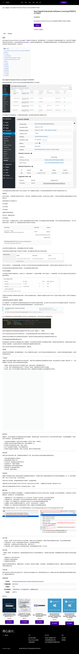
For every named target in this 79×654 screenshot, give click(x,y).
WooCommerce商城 (33, 640)
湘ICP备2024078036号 (23, 648)
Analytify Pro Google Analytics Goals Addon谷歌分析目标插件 (24, 615)
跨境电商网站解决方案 (50, 640)
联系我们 (64, 640)
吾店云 (7, 2)
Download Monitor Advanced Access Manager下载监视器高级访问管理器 (54, 615)
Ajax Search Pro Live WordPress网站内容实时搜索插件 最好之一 (9, 615)
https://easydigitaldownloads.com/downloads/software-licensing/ (28, 581)
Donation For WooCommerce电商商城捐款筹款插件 (39, 615)
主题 (31, 42)
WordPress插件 (25, 42)
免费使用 (37, 25)
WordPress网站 (32, 637)
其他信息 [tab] (10, 33)
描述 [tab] (5, 33)
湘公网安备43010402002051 (34, 648)
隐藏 (7, 48)
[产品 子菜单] (23, 2)
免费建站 (63, 2)
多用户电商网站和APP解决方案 (52, 642)
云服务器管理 (31, 642)
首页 (3, 7)
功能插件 (7, 7)
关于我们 (64, 637)
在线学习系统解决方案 (50, 637)
